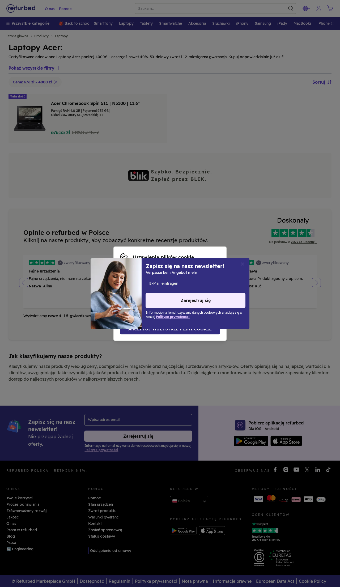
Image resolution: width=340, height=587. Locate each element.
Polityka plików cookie (189, 290)
